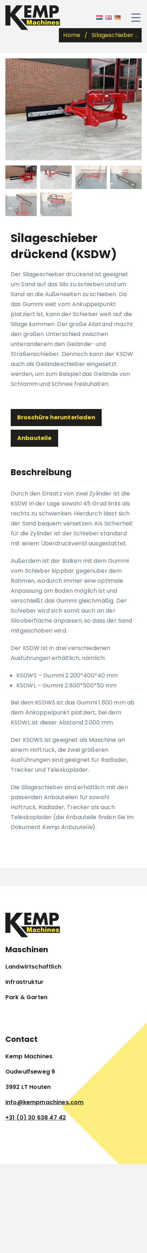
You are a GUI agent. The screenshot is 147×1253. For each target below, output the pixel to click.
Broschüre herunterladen (56, 417)
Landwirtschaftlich (33, 967)
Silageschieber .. (114, 35)
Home (71, 35)
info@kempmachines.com (44, 1102)
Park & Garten (26, 997)
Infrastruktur (24, 982)
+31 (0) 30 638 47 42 (35, 1117)
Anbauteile (34, 438)
